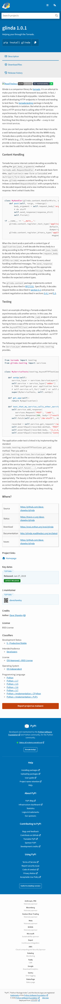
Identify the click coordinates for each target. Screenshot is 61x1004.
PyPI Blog (29, 800)
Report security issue (30, 865)
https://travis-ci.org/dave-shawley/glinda (32, 518)
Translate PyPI (29, 839)
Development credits (29, 846)
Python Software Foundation (35, 995)
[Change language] (55, 5)
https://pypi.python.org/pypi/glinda (36, 526)
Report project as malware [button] (30, 706)
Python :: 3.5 (12, 684)
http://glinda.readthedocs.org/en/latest (38, 533)
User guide (29, 777)
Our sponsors (30, 815)
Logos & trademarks (30, 812)
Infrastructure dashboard (29, 804)
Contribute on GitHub (29, 835)
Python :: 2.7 (12, 680)
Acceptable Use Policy (29, 877)
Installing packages (29, 770)
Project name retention (29, 781)
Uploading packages (29, 773)
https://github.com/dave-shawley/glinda (32, 508)
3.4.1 (46, 293)
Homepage (11, 558)
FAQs (30, 785)
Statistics (30, 808)
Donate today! (30, 749)
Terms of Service (29, 862)
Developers (12, 651)
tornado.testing (26, 103)
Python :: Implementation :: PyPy (22, 697)
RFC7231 (29, 286)
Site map (45, 998)
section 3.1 (36, 290)
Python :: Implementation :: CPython (24, 693)
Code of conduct (29, 869)
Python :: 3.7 (12, 690)
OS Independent (14, 669)
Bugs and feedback (30, 831)
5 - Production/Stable (17, 643)
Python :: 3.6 (12, 687)
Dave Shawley (16, 615)
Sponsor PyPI (30, 842)
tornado (36, 89)
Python (10, 677)
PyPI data (8, 571)
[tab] (30, 56)
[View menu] (47, 5)
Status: (30, 742)
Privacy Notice (29, 873)
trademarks (14, 995)
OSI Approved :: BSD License (20, 660)
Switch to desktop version (30, 886)
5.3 (54, 293)
